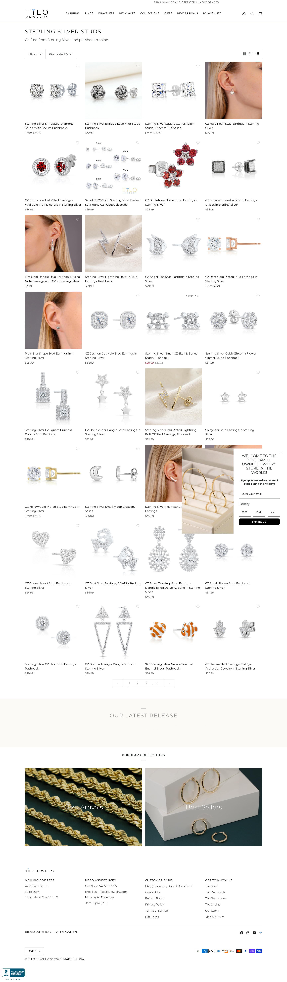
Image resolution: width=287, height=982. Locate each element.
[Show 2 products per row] (245, 53)
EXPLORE (143, 738)
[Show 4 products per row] (258, 53)
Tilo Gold (211, 886)
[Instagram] (247, 932)
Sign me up (259, 521)
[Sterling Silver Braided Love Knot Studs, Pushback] (113, 90)
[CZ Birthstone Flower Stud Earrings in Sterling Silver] (173, 167)
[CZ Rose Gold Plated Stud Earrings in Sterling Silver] (233, 243)
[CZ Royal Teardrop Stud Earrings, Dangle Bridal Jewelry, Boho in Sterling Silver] (173, 550)
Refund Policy (154, 898)
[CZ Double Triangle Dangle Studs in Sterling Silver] (113, 631)
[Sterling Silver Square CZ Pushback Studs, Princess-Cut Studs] (173, 90)
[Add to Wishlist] (78, 66)
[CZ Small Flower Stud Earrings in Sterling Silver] (233, 550)
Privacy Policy (154, 904)
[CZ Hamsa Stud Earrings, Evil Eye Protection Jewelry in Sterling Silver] (233, 631)
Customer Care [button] (158, 880)
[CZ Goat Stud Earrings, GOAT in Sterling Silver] (113, 550)
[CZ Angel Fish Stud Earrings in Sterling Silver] (173, 243)
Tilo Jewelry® (40, 959)
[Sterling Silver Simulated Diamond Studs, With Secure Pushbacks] (53, 90)
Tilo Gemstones (216, 898)
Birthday (244, 504)
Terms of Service (156, 910)
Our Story (212, 910)
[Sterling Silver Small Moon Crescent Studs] (113, 473)
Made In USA (73, 959)
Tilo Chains (212, 904)
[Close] (281, 452)
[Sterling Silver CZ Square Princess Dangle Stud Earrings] (53, 396)
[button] (72, 13)
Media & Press (214, 917)
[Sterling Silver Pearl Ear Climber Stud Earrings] (173, 473)
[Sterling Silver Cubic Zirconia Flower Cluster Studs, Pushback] (233, 320)
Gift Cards (152, 917)
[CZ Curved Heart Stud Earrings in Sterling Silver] (53, 550)
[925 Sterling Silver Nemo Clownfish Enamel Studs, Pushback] (173, 631)
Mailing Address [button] (40, 880)
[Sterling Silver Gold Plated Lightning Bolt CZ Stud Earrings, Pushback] (173, 396)
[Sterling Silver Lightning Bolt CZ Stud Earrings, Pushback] (113, 243)
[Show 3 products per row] (251, 53)
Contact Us (152, 892)
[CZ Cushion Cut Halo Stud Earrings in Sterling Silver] (113, 320)
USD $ (32, 951)
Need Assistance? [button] (100, 880)
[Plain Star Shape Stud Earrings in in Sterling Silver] (53, 320)
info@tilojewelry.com (112, 891)
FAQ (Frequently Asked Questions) (168, 886)
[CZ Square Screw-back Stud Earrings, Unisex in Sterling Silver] (233, 167)
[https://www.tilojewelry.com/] (260, 932)
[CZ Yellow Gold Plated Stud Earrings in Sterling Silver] (53, 473)
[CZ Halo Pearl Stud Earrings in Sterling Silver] (233, 90)
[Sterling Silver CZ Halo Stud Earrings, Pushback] (53, 631)
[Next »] (169, 683)
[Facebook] (241, 932)
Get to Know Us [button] (219, 880)
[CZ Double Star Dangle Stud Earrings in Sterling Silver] (113, 396)
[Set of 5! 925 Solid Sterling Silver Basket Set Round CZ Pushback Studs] (113, 167)
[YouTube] (254, 932)
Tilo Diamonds (215, 892)
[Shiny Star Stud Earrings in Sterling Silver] (233, 396)
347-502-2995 (107, 886)
